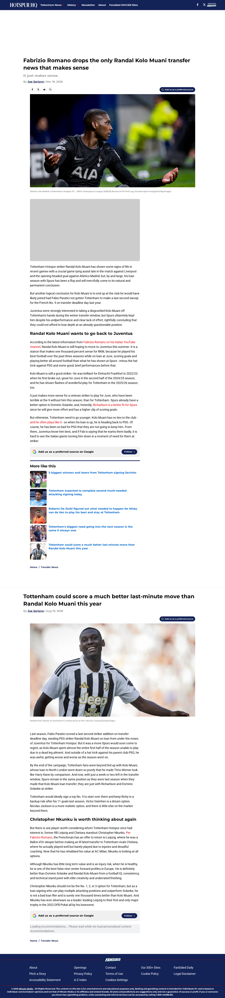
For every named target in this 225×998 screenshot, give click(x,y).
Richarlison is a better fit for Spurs (115, 405)
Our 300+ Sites (150, 967)
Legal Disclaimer (185, 973)
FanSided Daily (183, 967)
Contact (110, 967)
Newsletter (88, 5)
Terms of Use (114, 973)
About (102, 5)
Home (33, 567)
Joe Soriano (36, 81)
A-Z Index (80, 980)
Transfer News (49, 567)
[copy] (50, 89)
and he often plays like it (46, 422)
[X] (204, 4)
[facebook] (197, 4)
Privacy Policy (83, 973)
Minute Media (26, 988)
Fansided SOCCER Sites (123, 5)
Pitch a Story (37, 973)
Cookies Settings (116, 980)
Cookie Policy (150, 973)
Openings (80, 967)
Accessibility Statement (45, 980)
